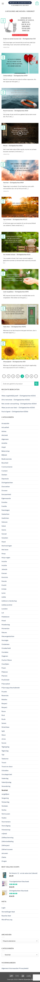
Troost (4, 762)
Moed (4, 620)
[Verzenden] (36, 384)
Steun (4, 735)
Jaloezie (4, 569)
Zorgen (4, 861)
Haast (4, 542)
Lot (3, 613)
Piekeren (5, 672)
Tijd (3, 755)
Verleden (5, 806)
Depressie (5, 479)
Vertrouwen (6, 814)
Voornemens (6, 822)
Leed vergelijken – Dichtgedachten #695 (16, 292)
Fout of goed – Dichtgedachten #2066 (15, 411)
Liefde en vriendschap (9, 601)
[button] (3, 3)
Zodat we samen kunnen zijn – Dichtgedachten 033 (19, 39)
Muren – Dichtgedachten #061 (13, 145)
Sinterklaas (5, 727)
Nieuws (4, 632)
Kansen (4, 573)
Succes (4, 743)
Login (3, 908)
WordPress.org (7, 919)
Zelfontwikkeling (7, 841)
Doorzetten (6, 486)
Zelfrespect (6, 845)
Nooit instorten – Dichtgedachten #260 (15, 110)
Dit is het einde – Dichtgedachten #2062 (16, 400)
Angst (4, 447)
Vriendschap (6, 830)
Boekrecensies (7, 459)
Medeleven (5, 617)
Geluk (4, 526)
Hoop (4, 553)
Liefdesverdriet (7, 605)
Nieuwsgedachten (8, 636)
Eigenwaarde (6, 498)
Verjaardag (5, 802)
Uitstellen (5, 770)
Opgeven (5, 656)
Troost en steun (7, 766)
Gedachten (5, 514)
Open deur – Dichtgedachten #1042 (14, 327)
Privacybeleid (23, 968)
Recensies (5, 695)
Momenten (5, 628)
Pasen (4, 668)
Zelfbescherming (7, 837)
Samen (4, 723)
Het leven (5, 549)
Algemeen (5, 439)
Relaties (4, 699)
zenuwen (5, 853)
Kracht (4, 585)
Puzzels (4, 692)
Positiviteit (5, 680)
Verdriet (5, 790)
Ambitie (4, 443)
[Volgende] (36, 376)
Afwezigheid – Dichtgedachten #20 (14, 361)
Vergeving (5, 798)
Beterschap (6, 451)
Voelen (4, 818)
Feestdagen (6, 510)
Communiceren (7, 467)
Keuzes (4, 581)
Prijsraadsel (6, 684)
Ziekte (4, 857)
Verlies (4, 810)
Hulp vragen (6, 557)
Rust (3, 715)
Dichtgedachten (7, 482)
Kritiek (4, 589)
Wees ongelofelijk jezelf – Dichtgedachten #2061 (19, 396)
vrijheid (4, 833)
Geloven (4, 522)
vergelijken (5, 794)
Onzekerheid (6, 648)
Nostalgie (5, 640)
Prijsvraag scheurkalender (11, 688)
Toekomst (5, 759)
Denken (4, 475)
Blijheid (4, 455)
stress (4, 739)
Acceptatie (5, 423)
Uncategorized (7, 774)
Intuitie (4, 561)
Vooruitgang (6, 826)
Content (4, 471)
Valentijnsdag (6, 782)
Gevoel (4, 534)
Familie (4, 506)
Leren (4, 593)
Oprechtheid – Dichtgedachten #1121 (15, 219)
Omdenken (5, 644)
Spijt (3, 731)
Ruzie (3, 719)
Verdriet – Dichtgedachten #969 (13, 182)
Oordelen (5, 652)
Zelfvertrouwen (7, 849)
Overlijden (5, 664)
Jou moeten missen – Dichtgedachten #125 (16, 254)
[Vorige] (4, 376)
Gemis (4, 530)
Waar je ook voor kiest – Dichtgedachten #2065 (18, 407)
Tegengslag (5, 747)
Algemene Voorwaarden (10, 968)
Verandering (6, 786)
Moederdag (6, 624)
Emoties (4, 502)
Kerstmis (5, 577)
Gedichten (5, 518)
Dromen (4, 490)
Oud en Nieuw (7, 660)
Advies (4, 431)
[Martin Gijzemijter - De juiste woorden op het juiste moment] (20, 3)
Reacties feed (6, 916)
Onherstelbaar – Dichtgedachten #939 (15, 75)
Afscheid (5, 435)
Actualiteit (5, 427)
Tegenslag (5, 751)
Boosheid (5, 463)
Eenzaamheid (6, 494)
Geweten (5, 538)
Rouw (4, 711)
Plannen (4, 676)
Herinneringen (7, 546)
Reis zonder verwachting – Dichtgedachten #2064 (19, 404)
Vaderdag (5, 778)
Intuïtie (4, 565)
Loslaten (5, 609)
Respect (4, 703)
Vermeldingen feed (8, 912)
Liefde (4, 597)
